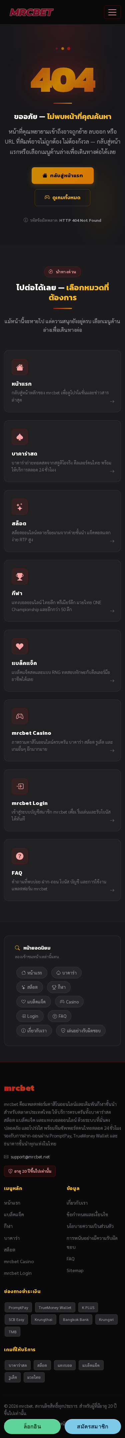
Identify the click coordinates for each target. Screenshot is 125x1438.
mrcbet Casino (19, 1261)
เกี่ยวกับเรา (37, 1030)
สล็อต (32, 987)
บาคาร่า (69, 973)
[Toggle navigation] (112, 12)
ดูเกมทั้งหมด (66, 197)
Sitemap (75, 1270)
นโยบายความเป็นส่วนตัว (90, 1226)
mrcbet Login (18, 1273)
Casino (72, 1001)
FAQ (62, 1016)
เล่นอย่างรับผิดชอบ (84, 1030)
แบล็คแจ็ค (36, 1001)
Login (32, 1016)
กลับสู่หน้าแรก (66, 175)
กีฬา (62, 987)
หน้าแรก (34, 973)
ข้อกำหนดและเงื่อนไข (87, 1214)
